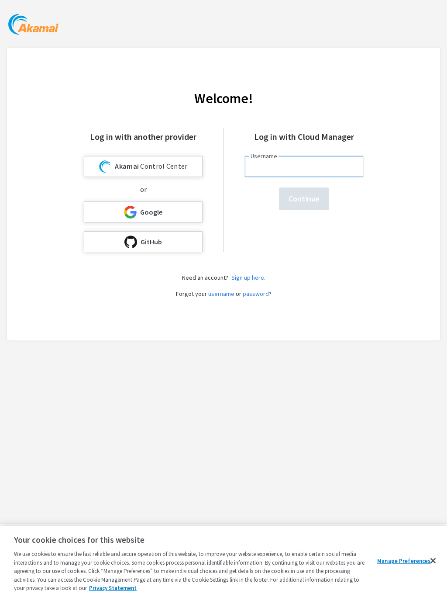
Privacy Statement (113, 588)
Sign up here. (248, 277)
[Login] (33, 25)
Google (151, 212)
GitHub (151, 241)
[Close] (433, 560)
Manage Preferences (403, 560)
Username (264, 156)
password (256, 294)
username (221, 294)
